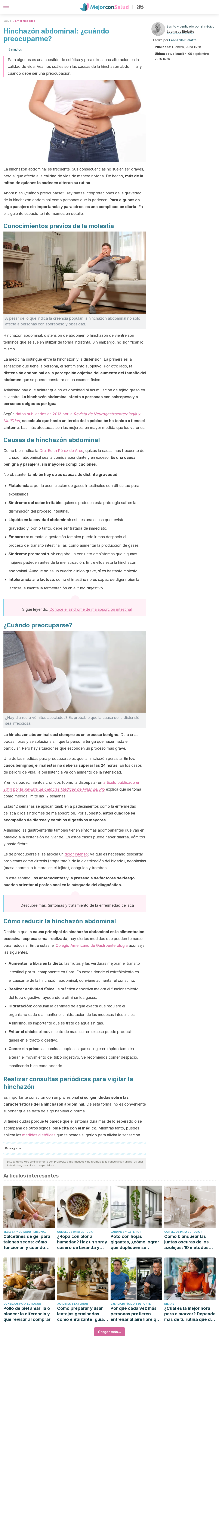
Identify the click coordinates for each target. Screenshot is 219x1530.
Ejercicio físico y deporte (131, 1303)
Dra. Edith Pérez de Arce (61, 450)
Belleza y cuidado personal (24, 1231)
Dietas (169, 1303)
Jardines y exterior (126, 1231)
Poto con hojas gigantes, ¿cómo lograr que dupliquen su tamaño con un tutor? (135, 1242)
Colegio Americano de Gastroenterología (92, 945)
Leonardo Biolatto (180, 31)
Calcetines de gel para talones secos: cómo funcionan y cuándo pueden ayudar (26, 1242)
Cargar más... (109, 1332)
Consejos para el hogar (75, 1231)
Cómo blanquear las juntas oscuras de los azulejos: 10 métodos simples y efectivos (186, 1242)
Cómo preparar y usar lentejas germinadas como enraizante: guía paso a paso (80, 1314)
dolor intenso (76, 854)
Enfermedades (25, 20)
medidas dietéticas (38, 1135)
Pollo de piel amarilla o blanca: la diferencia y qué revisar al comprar (26, 1314)
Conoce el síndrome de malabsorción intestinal (90, 609)
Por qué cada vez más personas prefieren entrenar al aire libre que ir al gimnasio (136, 1314)
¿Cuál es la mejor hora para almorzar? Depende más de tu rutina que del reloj (190, 1314)
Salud (7, 20)
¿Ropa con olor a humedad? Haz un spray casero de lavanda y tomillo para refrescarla (82, 1242)
